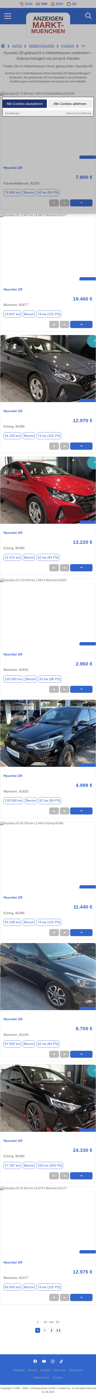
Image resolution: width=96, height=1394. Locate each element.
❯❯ (58, 1330)
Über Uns (60, 1370)
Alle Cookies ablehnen (70, 104)
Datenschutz (41, 1377)
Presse (32, 1370)
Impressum (76, 1370)
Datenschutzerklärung (78, 113)
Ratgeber (19, 1370)
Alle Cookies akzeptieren (25, 104)
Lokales (45, 1370)
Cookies (57, 1377)
